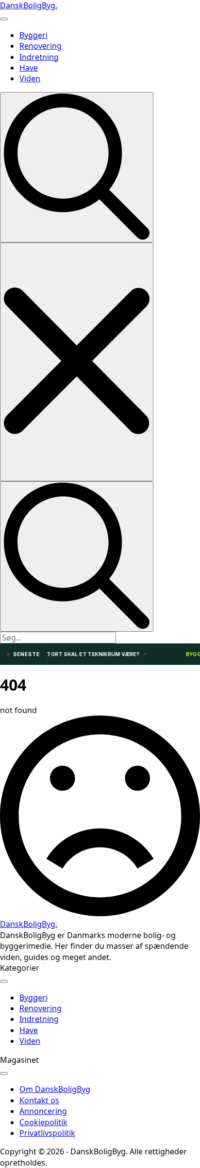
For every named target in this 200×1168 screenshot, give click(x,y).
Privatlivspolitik (47, 1133)
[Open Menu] (4, 19)
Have (28, 67)
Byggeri (33, 35)
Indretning (39, 57)
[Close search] (76, 362)
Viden (29, 78)
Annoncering (43, 1111)
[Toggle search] (76, 167)
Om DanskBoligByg (54, 1089)
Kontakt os (39, 1100)
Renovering (40, 45)
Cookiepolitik (43, 1122)
